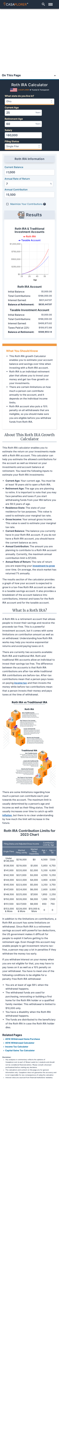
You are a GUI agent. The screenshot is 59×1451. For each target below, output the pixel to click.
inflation (7, 815)
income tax (20, 682)
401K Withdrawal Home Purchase (22, 1039)
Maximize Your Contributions (26, 204)
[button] (43, 4)
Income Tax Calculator (16, 1046)
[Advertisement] (29, 40)
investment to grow (44, 565)
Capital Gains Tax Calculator (20, 1050)
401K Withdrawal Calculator (19, 1043)
